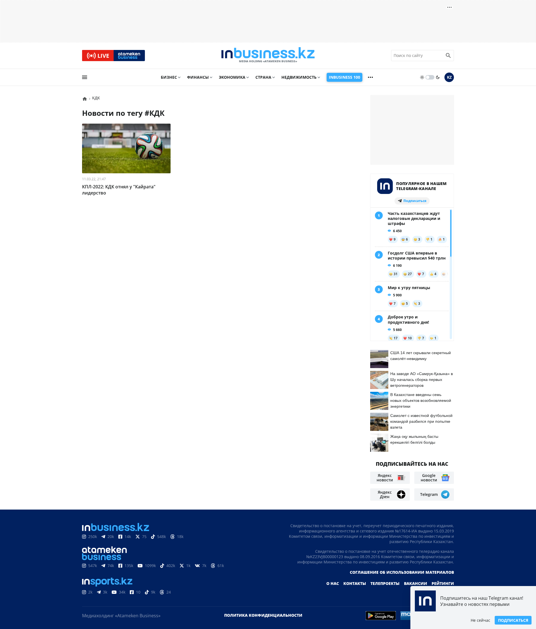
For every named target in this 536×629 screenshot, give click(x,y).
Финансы (198, 77)
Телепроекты (384, 583)
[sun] (422, 77)
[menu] (84, 77)
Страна (263, 77)
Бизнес (169, 77)
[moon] (438, 77)
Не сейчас (480, 620)
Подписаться (513, 620)
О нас (332, 583)
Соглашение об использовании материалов (402, 572)
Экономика (232, 77)
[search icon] (448, 55)
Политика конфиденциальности (263, 615)
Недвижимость (299, 77)
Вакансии (415, 583)
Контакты (354, 583)
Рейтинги (443, 583)
